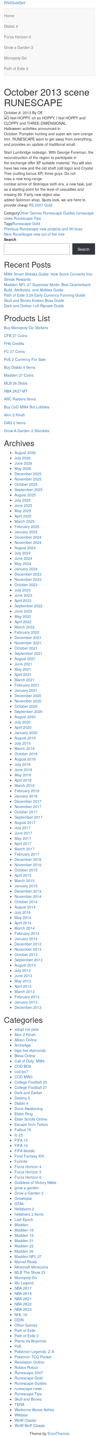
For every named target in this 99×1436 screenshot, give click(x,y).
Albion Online (26, 1039)
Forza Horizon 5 (28, 1171)
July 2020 (23, 722)
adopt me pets (27, 1029)
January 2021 (26, 690)
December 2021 (28, 637)
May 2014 (23, 917)
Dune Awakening (29, 1108)
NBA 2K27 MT (16, 391)
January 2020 (26, 732)
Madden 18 (24, 1230)
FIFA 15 (21, 1140)
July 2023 (23, 590)
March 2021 (25, 679)
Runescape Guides (59, 213)
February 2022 (27, 632)
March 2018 (25, 785)
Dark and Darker (28, 1092)
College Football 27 (31, 1087)
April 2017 (23, 843)
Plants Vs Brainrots (30, 1341)
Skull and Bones (28, 1399)
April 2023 (23, 600)
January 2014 (26, 938)
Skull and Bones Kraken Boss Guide (34, 300)
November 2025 (28, 479)
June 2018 (23, 769)
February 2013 (27, 996)
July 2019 (23, 743)
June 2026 (23, 463)
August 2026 (25, 452)
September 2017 (29, 817)
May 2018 (23, 774)
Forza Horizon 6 (17, 36)
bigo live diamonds (30, 1050)
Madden (21, 1224)
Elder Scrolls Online (31, 1119)
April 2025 (23, 516)
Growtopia (23, 1198)
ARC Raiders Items (20, 399)
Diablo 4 (11, 26)
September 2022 (29, 605)
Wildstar (21, 1415)
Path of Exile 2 (16, 68)
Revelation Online (29, 1362)
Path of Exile (25, 1330)
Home (9, 15)
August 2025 (25, 494)
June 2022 (23, 611)
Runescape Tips (27, 218)
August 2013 (25, 965)
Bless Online (25, 1055)
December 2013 (28, 944)
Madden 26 (24, 1251)
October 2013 (26, 954)
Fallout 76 (23, 1129)
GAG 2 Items (15, 422)
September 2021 (29, 653)
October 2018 (26, 753)
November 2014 (28, 896)
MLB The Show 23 (30, 1272)
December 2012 (28, 1007)
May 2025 (23, 510)
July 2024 (23, 553)
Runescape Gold (26, 223)
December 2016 (28, 859)
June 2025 (23, 505)
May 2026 (23, 468)
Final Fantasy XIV (29, 1156)
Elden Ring (24, 1113)
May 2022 (23, 616)
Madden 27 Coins (19, 375)
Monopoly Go (15, 57)
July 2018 (23, 764)
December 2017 (28, 801)
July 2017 (23, 827)
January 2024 (26, 568)
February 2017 (27, 854)
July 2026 (23, 457)
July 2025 (23, 500)
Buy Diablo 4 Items (19, 367)
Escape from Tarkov (31, 1124)
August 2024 (25, 547)
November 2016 (28, 864)
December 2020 (28, 695)
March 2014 (25, 928)
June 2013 (23, 975)
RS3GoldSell (14, 2)
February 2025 (27, 526)
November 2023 (28, 579)
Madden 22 (24, 1245)
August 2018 (25, 759)
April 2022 (23, 621)
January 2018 (26, 796)
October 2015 (26, 870)
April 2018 (23, 780)
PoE (18, 1346)
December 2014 (28, 891)
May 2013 (23, 980)
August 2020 (25, 716)
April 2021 (23, 674)
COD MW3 (23, 1076)
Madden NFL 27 (28, 1256)
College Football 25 (31, 1082)
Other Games (30, 213)
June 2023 (23, 595)
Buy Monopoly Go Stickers (26, 327)
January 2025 (26, 531)
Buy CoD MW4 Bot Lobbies (26, 406)
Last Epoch (24, 1219)
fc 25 (19, 1134)
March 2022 (25, 627)
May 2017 (23, 838)
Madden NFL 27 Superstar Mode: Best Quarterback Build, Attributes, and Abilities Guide (47, 287)
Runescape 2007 (29, 1372)
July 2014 (23, 912)
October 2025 (26, 484)
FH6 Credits (14, 343)
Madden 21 (24, 1240)
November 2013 (28, 949)
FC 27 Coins (14, 351)
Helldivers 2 (24, 1208)
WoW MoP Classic (30, 1425)
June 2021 (23, 663)
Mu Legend (24, 1282)
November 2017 (28, 806)
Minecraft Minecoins (31, 1267)
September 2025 (29, 489)
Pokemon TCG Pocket (33, 1356)
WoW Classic (25, 1420)
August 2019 (25, 737)
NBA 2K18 (23, 1293)
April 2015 (23, 875)
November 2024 (28, 542)
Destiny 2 (22, 1098)
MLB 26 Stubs (15, 383)
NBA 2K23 (23, 1309)
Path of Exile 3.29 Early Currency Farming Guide (44, 295)
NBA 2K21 (23, 1298)
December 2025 (28, 473)
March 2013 (25, 991)
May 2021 (23, 669)
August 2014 (25, 907)
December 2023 (28, 574)
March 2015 (25, 880)
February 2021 (27, 685)
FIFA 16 (21, 1145)
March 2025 (25, 521)
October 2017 (26, 811)
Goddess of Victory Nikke (35, 1182)
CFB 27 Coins (15, 335)
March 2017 (25, 848)
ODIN (19, 1319)
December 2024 (28, 537)
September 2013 (29, 959)
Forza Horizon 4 (28, 1166)
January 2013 (26, 1002)
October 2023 (26, 584)
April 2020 (23, 727)
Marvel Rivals (26, 1261)
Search (10, 239)
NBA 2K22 (23, 1304)
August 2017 (25, 822)
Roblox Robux (26, 1367)
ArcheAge (23, 1045)
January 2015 (26, 885)
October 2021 (26, 648)
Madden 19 (24, 1235)
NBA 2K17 (23, 1288)
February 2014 (27, 933)
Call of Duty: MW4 (30, 1061)
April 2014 (23, 922)
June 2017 (23, 833)
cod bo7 (21, 1071)
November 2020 (28, 700)
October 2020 (26, 706)
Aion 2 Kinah (14, 414)
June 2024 (23, 558)
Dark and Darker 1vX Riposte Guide (34, 305)
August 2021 (25, 658)
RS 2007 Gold (40, 205)
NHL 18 (21, 1314)
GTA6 (19, 1203)
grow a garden (27, 1187)
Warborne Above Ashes (34, 1409)
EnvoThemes (58, 1433)
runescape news (28, 1388)
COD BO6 (23, 1066)
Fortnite (21, 1161)
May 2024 (23, 563)
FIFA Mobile (25, 1150)
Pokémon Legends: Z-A (34, 1351)
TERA (19, 1404)
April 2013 (23, 986)
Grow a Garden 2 (18, 47)
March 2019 (25, 748)
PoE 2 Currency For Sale (25, 359)
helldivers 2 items (29, 1214)
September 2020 (29, 711)
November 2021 (28, 642)
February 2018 (27, 790)
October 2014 (26, 901)
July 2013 (23, 970)
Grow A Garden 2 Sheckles (26, 430)
